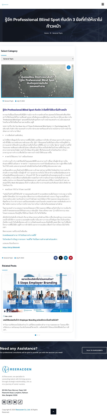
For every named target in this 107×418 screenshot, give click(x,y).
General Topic (57, 33)
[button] (56, 258)
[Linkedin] (9, 402)
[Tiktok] (20, 402)
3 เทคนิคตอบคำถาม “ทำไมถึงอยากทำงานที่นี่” (19, 235)
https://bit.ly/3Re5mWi (11, 247)
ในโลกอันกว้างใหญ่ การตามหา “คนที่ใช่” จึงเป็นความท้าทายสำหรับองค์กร (30, 239)
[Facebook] (4, 402)
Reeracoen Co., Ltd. (23, 409)
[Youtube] (15, 402)
